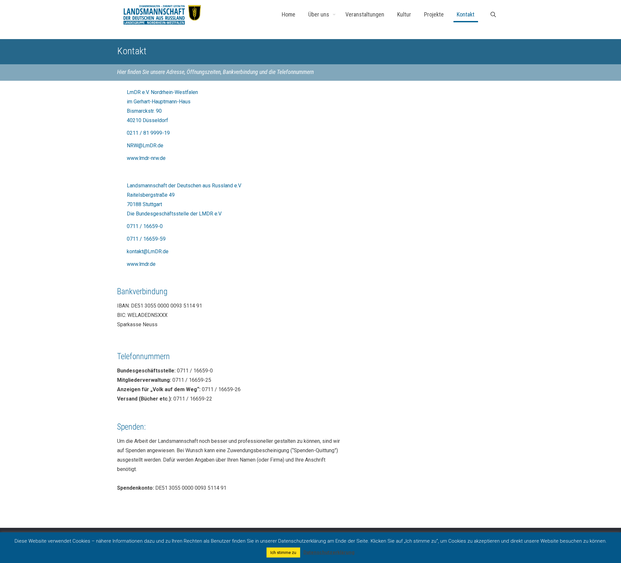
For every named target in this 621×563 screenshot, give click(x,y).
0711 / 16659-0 (145, 226)
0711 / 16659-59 (146, 239)
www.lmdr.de (141, 264)
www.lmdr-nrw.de (146, 158)
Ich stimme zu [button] (283, 552)
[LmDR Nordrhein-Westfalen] (162, 14)
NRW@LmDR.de (145, 145)
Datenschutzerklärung (328, 552)
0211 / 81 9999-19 (148, 133)
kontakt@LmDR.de (148, 251)
